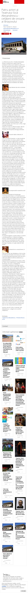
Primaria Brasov (20, 317)
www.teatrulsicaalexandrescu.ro (11, 28)
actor (3, 319)
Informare (5, 25)
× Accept (23, 591)
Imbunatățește (6, 30)
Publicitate (14, 6)
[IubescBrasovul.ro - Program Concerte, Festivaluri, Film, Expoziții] (1, 2)
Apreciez (6, 33)
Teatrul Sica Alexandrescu (8, 317)
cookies (4, 586)
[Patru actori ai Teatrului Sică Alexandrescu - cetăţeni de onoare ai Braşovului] (14, 46)
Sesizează (15, 30)
